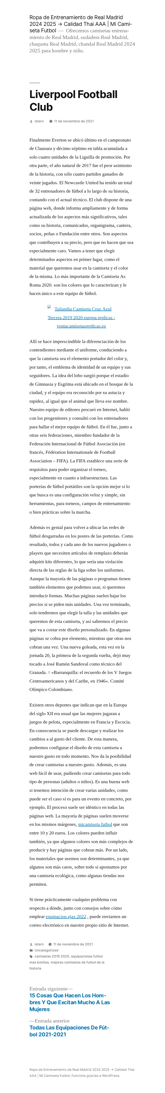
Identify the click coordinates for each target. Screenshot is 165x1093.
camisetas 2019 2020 (52, 956)
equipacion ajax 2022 (66, 917)
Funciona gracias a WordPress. (96, 1076)
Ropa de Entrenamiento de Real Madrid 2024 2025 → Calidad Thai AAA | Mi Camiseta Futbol (80, 24)
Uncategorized (46, 950)
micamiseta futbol (95, 824)
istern (39, 121)
